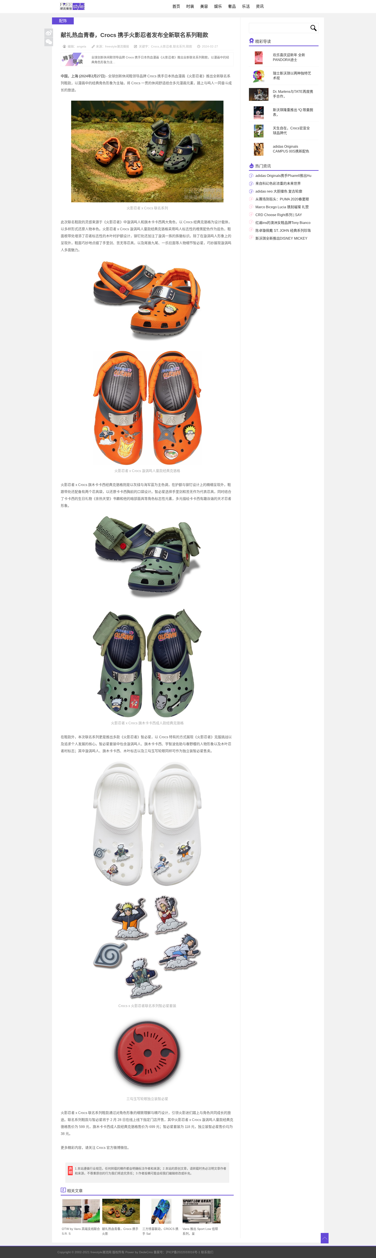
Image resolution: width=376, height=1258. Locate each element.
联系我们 (207, 1252)
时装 (190, 6)
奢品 (232, 6)
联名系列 (179, 46)
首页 (176, 6)
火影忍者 (166, 46)
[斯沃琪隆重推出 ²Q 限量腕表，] (259, 118)
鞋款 (189, 46)
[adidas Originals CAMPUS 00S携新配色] (259, 154)
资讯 (260, 6)
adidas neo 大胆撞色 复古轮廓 (278, 191)
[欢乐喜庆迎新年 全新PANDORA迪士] (259, 63)
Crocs (155, 46)
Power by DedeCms (139, 1252)
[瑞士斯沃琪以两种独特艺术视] (259, 81)
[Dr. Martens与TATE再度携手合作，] (261, 100)
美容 (204, 6)
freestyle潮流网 (72, 6)
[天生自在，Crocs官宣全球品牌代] (259, 136)
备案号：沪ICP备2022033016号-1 (177, 1252)
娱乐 (218, 6)
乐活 (246, 6)
